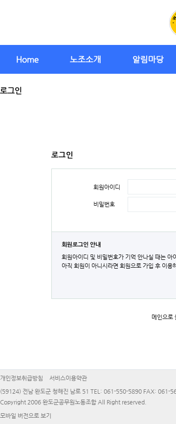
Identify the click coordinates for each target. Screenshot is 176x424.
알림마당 (148, 59)
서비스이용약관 (68, 378)
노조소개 (85, 59)
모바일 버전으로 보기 (25, 415)
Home (27, 59)
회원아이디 (106, 187)
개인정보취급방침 (21, 378)
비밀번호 (104, 204)
